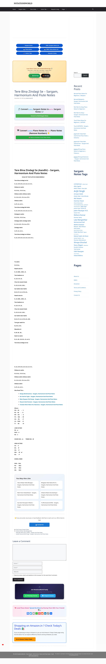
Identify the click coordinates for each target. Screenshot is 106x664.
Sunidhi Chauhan (78, 247)
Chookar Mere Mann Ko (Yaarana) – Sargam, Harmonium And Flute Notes (41, 404)
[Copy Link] (48, 613)
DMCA (75, 280)
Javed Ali (83, 208)
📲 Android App (34, 75)
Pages (63, 9)
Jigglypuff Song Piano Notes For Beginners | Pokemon (80, 151)
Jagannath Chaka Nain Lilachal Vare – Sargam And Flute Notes (81, 143)
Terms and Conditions (80, 287)
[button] (93, 9)
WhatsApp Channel (32, 595)
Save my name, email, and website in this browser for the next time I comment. (35, 575)
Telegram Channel (49, 595)
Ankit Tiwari (77, 188)
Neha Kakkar (77, 228)
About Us (76, 276)
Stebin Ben (86, 245)
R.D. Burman (76, 234)
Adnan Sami (85, 184)
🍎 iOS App (46, 75)
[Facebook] (27, 613)
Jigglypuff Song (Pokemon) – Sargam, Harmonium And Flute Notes (81, 159)
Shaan (83, 238)
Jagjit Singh (84, 206)
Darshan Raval (79, 201)
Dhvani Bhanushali (78, 203)
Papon (85, 232)
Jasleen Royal (77, 208)
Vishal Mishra (78, 255)
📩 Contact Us (39, 524)
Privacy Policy (77, 291)
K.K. (86, 210)
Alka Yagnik (77, 186)
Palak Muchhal (78, 232)
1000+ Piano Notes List (51, 49)
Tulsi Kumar (77, 249)
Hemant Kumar (77, 206)
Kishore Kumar (19, 531)
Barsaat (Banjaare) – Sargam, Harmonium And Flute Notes (81, 101)
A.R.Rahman (78, 184)
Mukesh (76, 226)
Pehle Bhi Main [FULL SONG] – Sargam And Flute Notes (29, 532)
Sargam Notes (22, 9)
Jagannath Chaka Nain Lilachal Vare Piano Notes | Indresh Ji (81, 136)
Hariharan (86, 204)
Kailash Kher (77, 212)
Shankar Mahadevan (80, 240)
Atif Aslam (78, 198)
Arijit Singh (79, 191)
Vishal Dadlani (76, 253)
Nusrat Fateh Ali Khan (78, 230)
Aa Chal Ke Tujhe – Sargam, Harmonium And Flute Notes (36, 396)
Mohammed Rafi (79, 222)
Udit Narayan (79, 251)
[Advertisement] (39, 25)
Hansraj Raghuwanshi (78, 204)
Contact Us (77, 295)
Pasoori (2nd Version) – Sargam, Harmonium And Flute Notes (37, 402)
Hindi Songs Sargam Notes (22, 529)
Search (76, 72)
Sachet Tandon (77, 238)
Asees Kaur (77, 196)
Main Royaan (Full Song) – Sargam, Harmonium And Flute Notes (38, 399)
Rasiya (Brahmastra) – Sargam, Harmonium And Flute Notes (37, 394)
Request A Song (55, 9)
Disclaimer (77, 284)
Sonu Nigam (78, 245)
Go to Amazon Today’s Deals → (25, 639)
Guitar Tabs (44, 9)
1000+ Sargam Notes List (51, 45)
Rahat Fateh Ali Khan (81, 236)
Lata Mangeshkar (28, 531)
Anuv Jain (84, 188)
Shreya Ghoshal (80, 242)
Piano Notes (33, 9)
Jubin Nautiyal (79, 210)
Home (14, 9)
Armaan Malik (78, 194)
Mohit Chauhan (79, 225)
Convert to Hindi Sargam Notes (39, 116)
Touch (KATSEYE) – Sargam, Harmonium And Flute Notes (81, 128)
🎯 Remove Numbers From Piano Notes (39, 137)
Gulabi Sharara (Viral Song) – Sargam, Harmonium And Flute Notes (32, 534)
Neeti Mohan (82, 226)
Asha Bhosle (84, 196)
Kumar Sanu (78, 217)
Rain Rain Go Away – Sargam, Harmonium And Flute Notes (81, 114)
